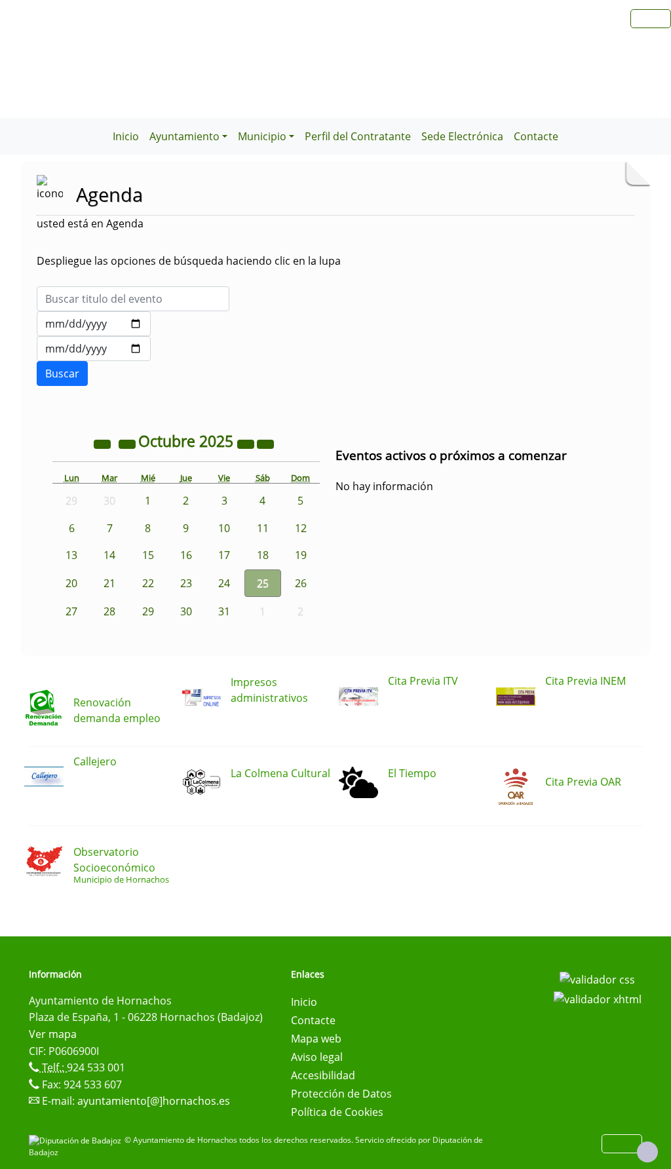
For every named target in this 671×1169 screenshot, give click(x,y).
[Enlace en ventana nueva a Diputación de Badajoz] (77, 1139)
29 (148, 611)
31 (224, 611)
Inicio (126, 136)
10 (224, 528)
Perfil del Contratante (358, 136)
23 (186, 583)
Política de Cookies (337, 1112)
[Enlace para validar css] (597, 978)
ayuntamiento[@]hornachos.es (153, 1101)
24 (224, 583)
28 (109, 611)
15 (148, 555)
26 (301, 583)
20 (71, 583)
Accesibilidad (323, 1075)
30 (186, 611)
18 (263, 555)
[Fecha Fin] (94, 348)
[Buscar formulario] (62, 373)
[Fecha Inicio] (94, 323)
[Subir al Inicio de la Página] (647, 1151)
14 (109, 555)
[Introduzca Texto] (133, 298)
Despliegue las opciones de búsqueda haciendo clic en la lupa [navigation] (189, 261)
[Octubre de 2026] (247, 443)
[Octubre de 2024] (103, 443)
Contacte (536, 136)
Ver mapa (53, 1034)
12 (301, 528)
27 (71, 611)
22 (148, 583)
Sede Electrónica (462, 136)
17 (224, 555)
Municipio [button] (262, 136)
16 (186, 555)
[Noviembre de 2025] (265, 443)
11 (263, 528)
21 (109, 583)
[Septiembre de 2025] (128, 443)
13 (71, 555)
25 (263, 583)
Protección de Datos (341, 1093)
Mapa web (316, 1038)
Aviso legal (317, 1057)
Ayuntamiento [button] (184, 136)
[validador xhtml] (598, 998)
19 (301, 555)
